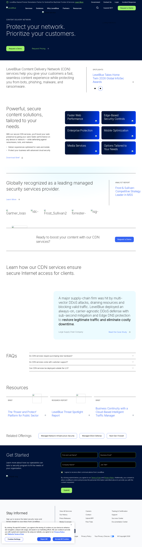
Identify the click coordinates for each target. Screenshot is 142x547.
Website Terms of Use (16, 534)
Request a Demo (126, 8)
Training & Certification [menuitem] (119, 511)
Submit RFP (108, 8)
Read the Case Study (118, 332)
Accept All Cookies (62, 539)
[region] (38, 532)
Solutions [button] (39, 8)
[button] (97, 8)
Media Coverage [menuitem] (65, 522)
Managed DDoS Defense (92, 436)
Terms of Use (96, 478)
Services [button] (28, 8)
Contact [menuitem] (88, 515)
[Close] (71, 524)
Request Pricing (38, 48)
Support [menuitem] (114, 515)
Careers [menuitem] (88, 511)
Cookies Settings (14, 539)
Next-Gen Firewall (116, 436)
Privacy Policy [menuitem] (86, 536)
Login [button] (117, 2)
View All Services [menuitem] (66, 511)
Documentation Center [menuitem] (120, 522)
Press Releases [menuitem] (65, 518)
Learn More (79, 2)
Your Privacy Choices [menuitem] (102, 536)
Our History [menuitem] (63, 515)
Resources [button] (77, 8)
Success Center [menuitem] (117, 518)
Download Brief (13, 157)
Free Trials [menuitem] (89, 522)
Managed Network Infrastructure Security (57, 436)
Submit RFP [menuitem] (90, 518)
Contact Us (107, 2)
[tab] (95, 88)
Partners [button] (66, 8)
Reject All (44, 539)
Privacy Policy (109, 478)
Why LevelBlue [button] (53, 8)
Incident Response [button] (129, 2)
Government (95, 2)
